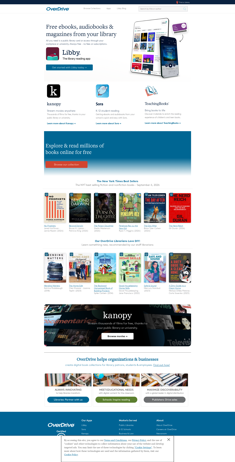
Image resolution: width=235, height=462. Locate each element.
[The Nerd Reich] (180, 223)
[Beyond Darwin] (80, 223)
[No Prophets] (55, 223)
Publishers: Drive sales (164, 399)
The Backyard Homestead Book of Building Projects (103, 288)
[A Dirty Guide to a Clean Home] (180, 283)
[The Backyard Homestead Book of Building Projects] (105, 283)
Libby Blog (121, 8)
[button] (99, 420)
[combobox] (161, 8)
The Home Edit (76, 285)
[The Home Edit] (80, 283)
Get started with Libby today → (69, 67)
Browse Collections (92, 8)
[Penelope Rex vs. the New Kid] (130, 223)
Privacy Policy (139, 440)
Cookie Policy (71, 455)
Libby (84, 425)
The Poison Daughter (103, 225)
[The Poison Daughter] (105, 223)
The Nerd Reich (176, 225)
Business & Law (126, 433)
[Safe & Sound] (155, 283)
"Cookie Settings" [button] (143, 448)
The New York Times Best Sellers (117, 181)
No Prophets (50, 225)
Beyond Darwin (76, 225)
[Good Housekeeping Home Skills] (130, 283)
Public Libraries (126, 425)
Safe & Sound (150, 285)
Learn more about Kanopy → (61, 123)
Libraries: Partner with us (68, 399)
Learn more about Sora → (108, 123)
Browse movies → (117, 336)
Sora (84, 429)
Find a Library (184, 2)
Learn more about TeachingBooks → (163, 122)
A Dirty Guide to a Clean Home (177, 286)
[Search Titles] (185, 8)
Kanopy (85, 433)
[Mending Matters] (55, 283)
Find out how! (161, 364)
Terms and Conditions (115, 440)
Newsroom (161, 433)
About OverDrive (164, 425)
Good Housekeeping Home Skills (128, 286)
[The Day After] (155, 223)
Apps (108, 8)
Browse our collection (66, 164)
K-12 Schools (125, 429)
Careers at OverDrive (166, 429)
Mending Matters (52, 285)
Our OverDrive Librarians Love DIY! (117, 241)
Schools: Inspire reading (116, 399)
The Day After (150, 225)
